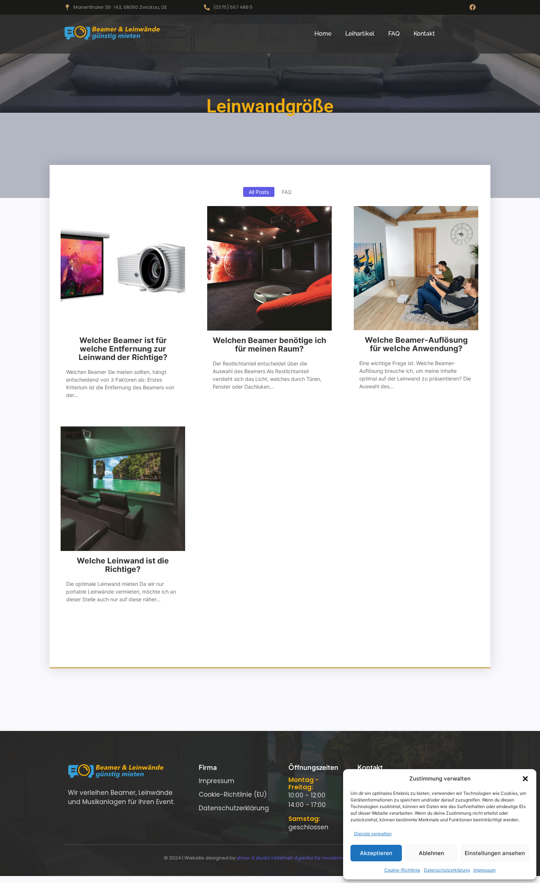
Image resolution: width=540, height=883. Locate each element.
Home (322, 33)
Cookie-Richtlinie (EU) (233, 794)
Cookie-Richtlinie (402, 870)
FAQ (394, 33)
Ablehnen (431, 853)
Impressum (485, 870)
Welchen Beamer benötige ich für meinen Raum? (269, 344)
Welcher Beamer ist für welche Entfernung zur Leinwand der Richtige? (123, 348)
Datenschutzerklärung (447, 870)
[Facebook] (472, 7)
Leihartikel (359, 33)
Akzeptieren (376, 853)
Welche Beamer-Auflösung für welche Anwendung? (416, 344)
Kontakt (424, 33)
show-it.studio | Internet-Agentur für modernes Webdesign (307, 857)
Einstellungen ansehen (495, 853)
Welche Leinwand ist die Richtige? (123, 564)
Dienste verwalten (373, 833)
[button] (525, 778)
